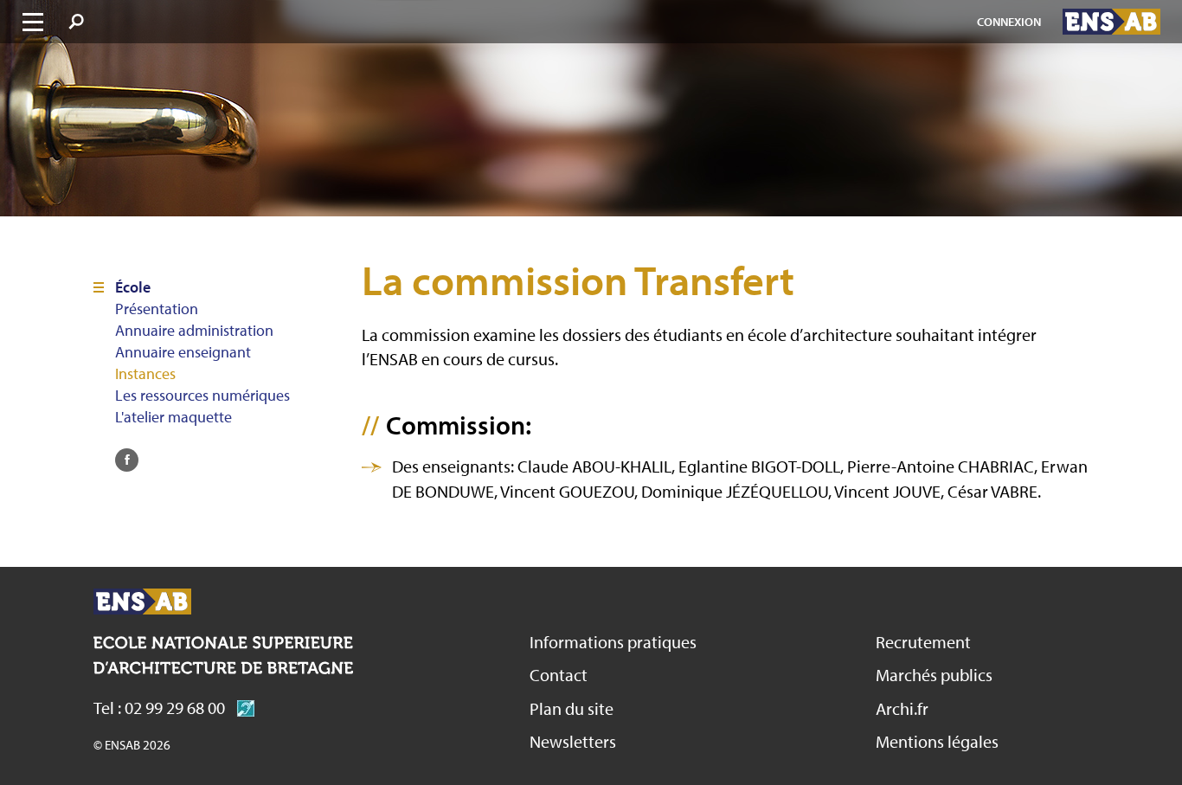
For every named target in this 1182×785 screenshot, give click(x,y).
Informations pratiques (613, 642)
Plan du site (571, 708)
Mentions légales (937, 741)
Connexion (1009, 21)
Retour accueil (142, 601)
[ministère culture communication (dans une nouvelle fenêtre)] (241, 707)
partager (126, 460)
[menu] (33, 21)
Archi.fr (902, 708)
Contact (559, 674)
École (133, 287)
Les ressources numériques (202, 395)
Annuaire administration (194, 330)
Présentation (156, 309)
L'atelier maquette (173, 417)
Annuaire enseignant (183, 352)
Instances (145, 374)
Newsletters (573, 741)
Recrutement (923, 642)
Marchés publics (934, 674)
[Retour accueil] (1112, 21)
